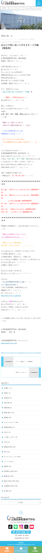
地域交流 (7, 398)
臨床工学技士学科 (6, 42)
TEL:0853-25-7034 (22, 535)
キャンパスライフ (9, 422)
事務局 (6, 466)
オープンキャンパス (7, 39)
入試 (5, 442)
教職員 (6, 417)
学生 (5, 452)
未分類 (6, 491)
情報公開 (21, 542)
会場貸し (7, 388)
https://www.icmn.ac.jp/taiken (11, 296)
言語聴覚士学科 (16, 42)
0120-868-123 (22, 532)
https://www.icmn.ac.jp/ (9, 343)
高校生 (6, 393)
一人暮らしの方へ (9, 437)
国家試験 (7, 407)
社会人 (6, 432)
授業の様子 (7, 412)
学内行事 (7, 403)
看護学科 (32, 39)
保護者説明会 (8, 427)
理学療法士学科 (24, 39)
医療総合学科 (8, 447)
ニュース (16, 39)
